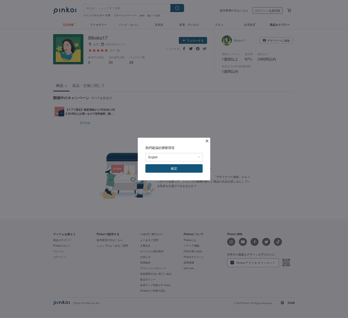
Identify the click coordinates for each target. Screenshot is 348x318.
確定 (174, 168)
